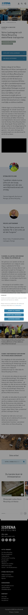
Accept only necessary (14, 314)
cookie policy (18, 305)
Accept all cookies (14, 310)
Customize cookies (14, 318)
